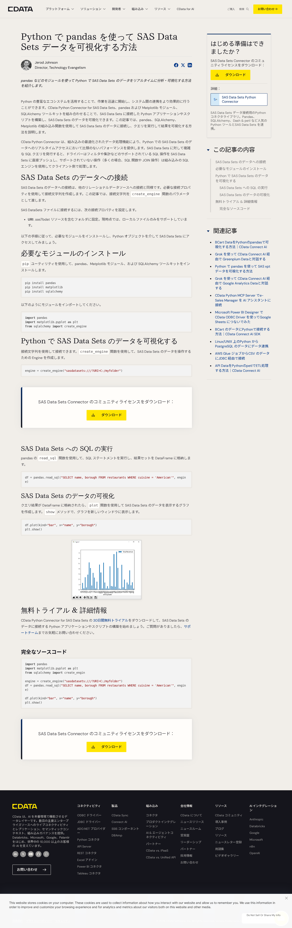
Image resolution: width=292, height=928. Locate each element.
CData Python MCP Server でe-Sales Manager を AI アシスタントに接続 (243, 300)
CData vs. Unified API (160, 857)
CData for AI (185, 9)
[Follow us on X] (183, 65)
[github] (38, 854)
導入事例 (221, 822)
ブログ (219, 829)
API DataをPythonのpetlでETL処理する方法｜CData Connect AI (241, 368)
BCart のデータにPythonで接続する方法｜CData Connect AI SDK (242, 331)
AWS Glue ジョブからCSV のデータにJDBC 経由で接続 (242, 355)
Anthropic (256, 819)
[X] (23, 854)
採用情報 (186, 856)
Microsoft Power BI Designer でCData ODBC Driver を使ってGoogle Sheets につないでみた (243, 317)
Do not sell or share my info (263, 915)
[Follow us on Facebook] (176, 65)
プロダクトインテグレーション (161, 824)
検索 (241, 9)
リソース (221, 835)
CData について (191, 815)
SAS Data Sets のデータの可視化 (245, 195)
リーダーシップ (190, 842)
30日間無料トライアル (110, 620)
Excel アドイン (87, 860)
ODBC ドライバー (89, 815)
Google (254, 833)
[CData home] (23, 9)
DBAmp (117, 835)
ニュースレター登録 (228, 842)
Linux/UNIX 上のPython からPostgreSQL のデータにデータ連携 (241, 343)
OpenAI (254, 853)
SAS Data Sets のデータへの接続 (240, 162)
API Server (84, 846)
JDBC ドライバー (89, 822)
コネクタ (152, 815)
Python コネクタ (88, 840)
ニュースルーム (190, 829)
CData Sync (120, 815)
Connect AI (119, 822)
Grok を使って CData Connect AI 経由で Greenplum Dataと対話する (242, 256)
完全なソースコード (235, 208)
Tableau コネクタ (89, 873)
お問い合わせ (266, 9)
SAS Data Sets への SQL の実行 (244, 188)
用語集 (219, 849)
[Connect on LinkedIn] (190, 65)
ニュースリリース (192, 822)
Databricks (257, 826)
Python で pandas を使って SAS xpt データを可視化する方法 (242, 268)
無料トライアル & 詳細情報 (236, 201)
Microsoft (256, 840)
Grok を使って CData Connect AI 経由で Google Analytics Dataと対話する (242, 283)
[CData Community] (46, 854)
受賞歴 (184, 835)
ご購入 (231, 9)
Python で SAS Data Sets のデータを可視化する (241, 178)
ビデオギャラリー (227, 856)
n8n (252, 846)
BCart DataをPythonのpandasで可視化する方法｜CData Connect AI (242, 244)
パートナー (153, 844)
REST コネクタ (87, 853)
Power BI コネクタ (89, 866)
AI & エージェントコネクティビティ (159, 835)
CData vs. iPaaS (157, 850)
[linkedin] (15, 854)
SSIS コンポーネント (125, 829)
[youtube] (31, 854)
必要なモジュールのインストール (241, 169)
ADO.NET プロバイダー (91, 831)
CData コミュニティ (229, 815)
